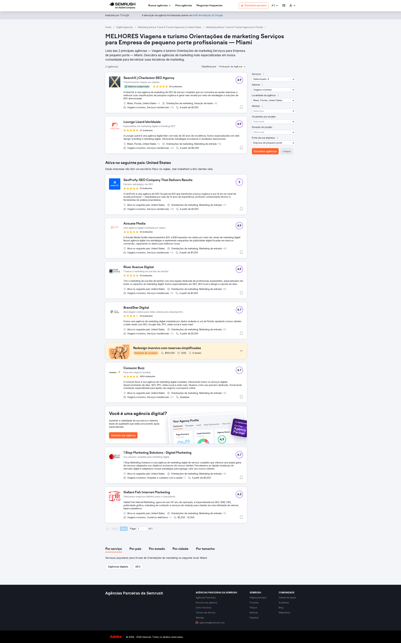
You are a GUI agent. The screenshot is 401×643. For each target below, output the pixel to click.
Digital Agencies (124, 27)
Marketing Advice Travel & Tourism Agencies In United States (169, 27)
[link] (183, 6)
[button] (275, 5)
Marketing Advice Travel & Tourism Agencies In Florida (234, 27)
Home (108, 27)
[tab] (113, 549)
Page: (133, 528)
